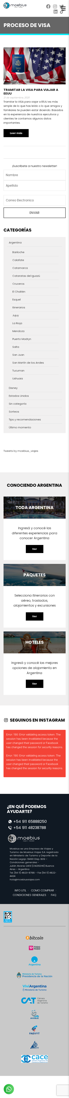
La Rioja (17, 323)
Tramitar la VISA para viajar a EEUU (31, 92)
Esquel (16, 299)
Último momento (20, 427)
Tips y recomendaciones (25, 419)
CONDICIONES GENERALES (29, 895)
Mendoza (18, 331)
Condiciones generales (23, 862)
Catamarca (20, 268)
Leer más (16, 133)
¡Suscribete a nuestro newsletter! (34, 166)
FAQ (53, 895)
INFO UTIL (20, 890)
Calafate (18, 260)
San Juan (18, 355)
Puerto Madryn (21, 339)
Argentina (15, 242)
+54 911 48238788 (29, 827)
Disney (13, 388)
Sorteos (14, 411)
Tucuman (18, 370)
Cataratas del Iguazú (26, 276)
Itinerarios (18, 307)
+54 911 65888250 (30, 821)
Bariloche (18, 252)
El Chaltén (18, 291)
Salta (15, 347)
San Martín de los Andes (28, 362)
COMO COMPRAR (42, 890)
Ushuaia (17, 378)
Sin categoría (17, 404)
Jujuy (15, 315)
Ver (34, 549)
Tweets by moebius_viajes (21, 451)
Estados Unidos (19, 396)
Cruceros (18, 284)
